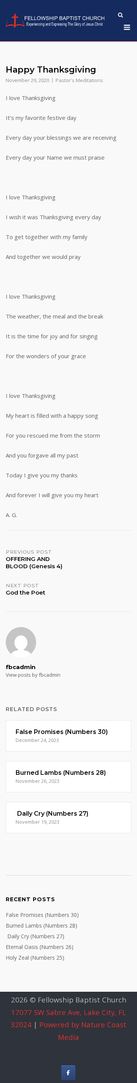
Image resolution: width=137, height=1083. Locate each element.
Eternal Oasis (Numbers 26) (39, 946)
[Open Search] (120, 15)
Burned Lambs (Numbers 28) (41, 925)
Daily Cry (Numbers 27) (35, 936)
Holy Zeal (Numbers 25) (35, 957)
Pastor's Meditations (79, 80)
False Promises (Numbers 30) (42, 914)
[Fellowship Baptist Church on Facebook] (68, 1073)
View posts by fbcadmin (33, 674)
